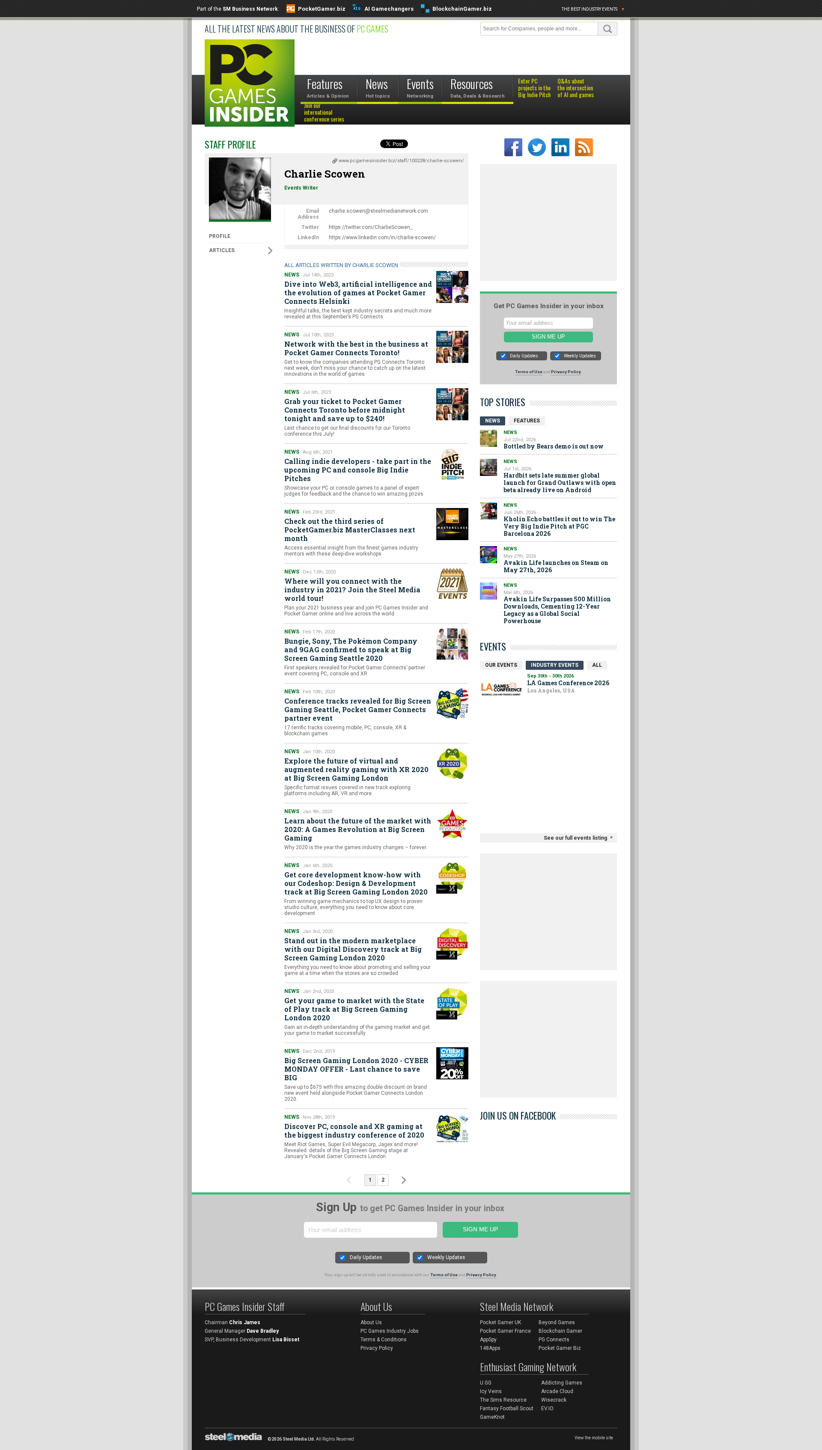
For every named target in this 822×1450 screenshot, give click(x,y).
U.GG (485, 1383)
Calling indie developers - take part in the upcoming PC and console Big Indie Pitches (357, 470)
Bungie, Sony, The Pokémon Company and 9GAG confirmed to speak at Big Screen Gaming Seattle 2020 (350, 649)
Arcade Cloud (557, 1391)
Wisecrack (553, 1400)
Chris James (244, 1322)
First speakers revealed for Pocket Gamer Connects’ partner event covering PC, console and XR (354, 671)
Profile (219, 236)
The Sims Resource (503, 1400)
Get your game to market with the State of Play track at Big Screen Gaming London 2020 (354, 1009)
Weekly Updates (580, 356)
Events (493, 646)
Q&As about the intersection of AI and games (575, 88)
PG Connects (554, 1340)
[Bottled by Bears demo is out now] (488, 438)
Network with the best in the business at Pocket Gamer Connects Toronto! (356, 348)
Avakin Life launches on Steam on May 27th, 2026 (555, 566)
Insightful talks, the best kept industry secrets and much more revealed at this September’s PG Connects (358, 314)
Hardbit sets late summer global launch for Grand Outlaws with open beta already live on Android (559, 482)
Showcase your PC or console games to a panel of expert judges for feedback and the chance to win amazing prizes (353, 491)
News (291, 275)
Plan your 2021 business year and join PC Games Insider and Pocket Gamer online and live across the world (356, 611)
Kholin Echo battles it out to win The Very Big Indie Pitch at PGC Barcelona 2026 (559, 526)
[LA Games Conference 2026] (501, 689)
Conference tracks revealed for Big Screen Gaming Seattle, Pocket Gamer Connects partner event (357, 709)
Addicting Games (561, 1383)
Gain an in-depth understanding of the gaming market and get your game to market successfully (357, 1030)
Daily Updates (524, 356)
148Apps (490, 1348)
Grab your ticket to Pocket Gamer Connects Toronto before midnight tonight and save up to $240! (344, 410)
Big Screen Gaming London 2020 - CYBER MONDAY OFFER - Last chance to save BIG (356, 1069)
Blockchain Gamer (560, 1331)
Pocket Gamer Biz (560, 1348)
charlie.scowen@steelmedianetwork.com (378, 211)
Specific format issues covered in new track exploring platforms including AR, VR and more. (347, 790)
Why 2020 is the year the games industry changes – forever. (355, 847)
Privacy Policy (566, 371)
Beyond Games (557, 1322)
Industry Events (554, 665)
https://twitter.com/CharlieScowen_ (370, 227)
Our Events (501, 665)
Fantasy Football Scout (506, 1408)
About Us (371, 1322)
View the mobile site (594, 1437)
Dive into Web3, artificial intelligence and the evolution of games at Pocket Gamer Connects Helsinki (358, 292)
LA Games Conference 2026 (568, 683)
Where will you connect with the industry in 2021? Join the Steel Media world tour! (352, 589)
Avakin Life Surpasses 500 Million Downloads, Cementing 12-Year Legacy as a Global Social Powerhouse (557, 610)
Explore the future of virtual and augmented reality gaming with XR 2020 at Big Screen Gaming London (356, 769)
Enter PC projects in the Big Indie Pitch (534, 88)
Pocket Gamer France (505, 1331)
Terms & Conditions (383, 1340)
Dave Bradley (263, 1331)
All (597, 665)
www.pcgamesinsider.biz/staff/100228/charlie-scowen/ (401, 160)
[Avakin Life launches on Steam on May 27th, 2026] (488, 554)
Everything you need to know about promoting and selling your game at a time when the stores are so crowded (357, 970)
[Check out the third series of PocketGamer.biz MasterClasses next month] (452, 524)
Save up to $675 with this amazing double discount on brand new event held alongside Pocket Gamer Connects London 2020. (355, 1093)
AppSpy (488, 1340)
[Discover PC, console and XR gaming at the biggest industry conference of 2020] (452, 1129)
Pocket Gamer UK (500, 1322)
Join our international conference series (324, 112)
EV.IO (547, 1408)
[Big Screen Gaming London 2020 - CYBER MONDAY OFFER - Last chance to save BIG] (452, 1063)
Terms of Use (528, 371)
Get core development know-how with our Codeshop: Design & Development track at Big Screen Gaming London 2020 (356, 883)
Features (527, 421)
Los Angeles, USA (551, 690)
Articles (222, 250)
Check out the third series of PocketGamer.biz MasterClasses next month (349, 530)
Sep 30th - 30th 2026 (550, 676)
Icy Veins (491, 1391)
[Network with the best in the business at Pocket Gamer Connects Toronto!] (452, 347)
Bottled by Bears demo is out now (553, 446)
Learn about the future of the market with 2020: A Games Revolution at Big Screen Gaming (357, 829)
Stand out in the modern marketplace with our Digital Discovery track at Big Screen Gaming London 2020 (353, 949)
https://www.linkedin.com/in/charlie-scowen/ (382, 238)
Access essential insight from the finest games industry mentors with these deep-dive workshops (351, 551)
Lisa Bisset (285, 1340)
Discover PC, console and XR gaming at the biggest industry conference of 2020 (354, 1130)
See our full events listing (575, 838)
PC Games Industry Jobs (389, 1331)
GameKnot (492, 1417)
